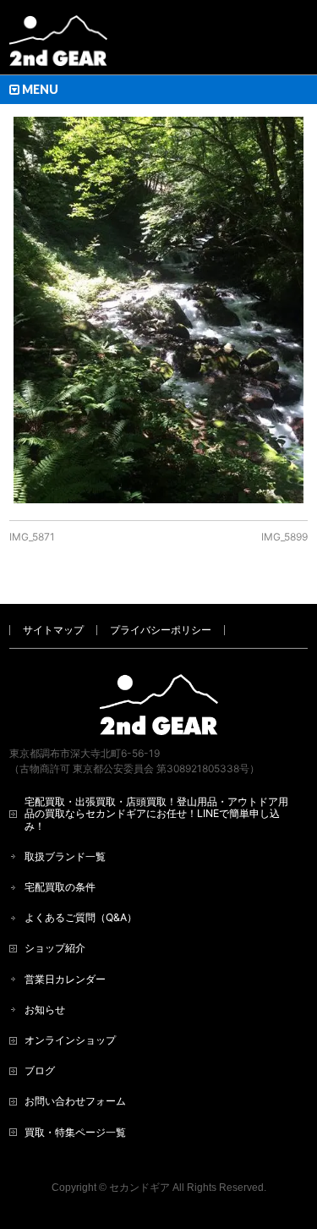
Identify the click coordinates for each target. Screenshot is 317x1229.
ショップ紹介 (55, 947)
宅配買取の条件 (60, 887)
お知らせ (45, 1009)
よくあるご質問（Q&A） (81, 917)
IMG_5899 (284, 536)
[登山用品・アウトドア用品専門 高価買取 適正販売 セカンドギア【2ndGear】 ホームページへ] (58, 47)
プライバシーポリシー (160, 629)
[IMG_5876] (158, 310)
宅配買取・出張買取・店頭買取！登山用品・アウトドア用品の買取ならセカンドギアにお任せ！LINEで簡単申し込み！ (156, 813)
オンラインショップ (70, 1040)
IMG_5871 (32, 536)
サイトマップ (53, 629)
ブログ (40, 1070)
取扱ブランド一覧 (65, 856)
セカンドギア (139, 1187)
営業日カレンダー (65, 979)
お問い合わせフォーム (75, 1101)
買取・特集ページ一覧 (75, 1132)
